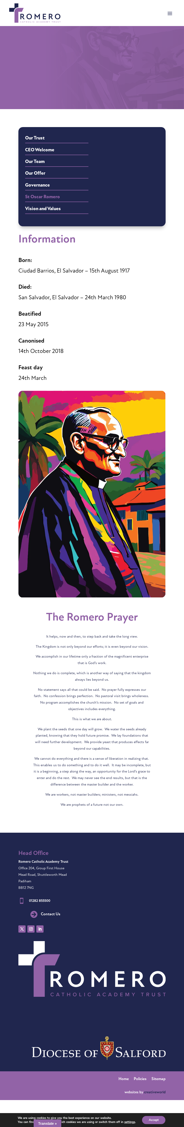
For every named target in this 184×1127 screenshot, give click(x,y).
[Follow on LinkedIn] (40, 929)
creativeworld (155, 1092)
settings (129, 1122)
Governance (37, 185)
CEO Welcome (39, 150)
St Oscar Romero (42, 197)
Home (123, 1079)
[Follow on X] (22, 929)
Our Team (35, 161)
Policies (140, 1079)
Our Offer (35, 173)
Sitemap (158, 1079)
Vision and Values (43, 209)
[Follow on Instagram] (31, 929)
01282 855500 (39, 901)
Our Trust (35, 138)
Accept (154, 1120)
